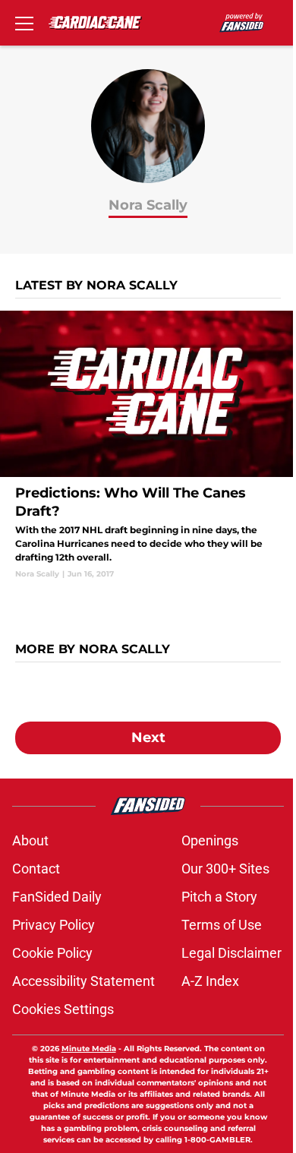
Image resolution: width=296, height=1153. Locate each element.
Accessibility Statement (83, 981)
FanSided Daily (57, 897)
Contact (36, 869)
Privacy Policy (53, 925)
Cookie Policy (52, 953)
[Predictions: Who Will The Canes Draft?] (148, 445)
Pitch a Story (219, 897)
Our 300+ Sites (225, 869)
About (30, 840)
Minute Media (88, 1048)
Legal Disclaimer (231, 953)
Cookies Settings (63, 1009)
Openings (209, 840)
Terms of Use (221, 925)
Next (148, 737)
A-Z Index (210, 981)
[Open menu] (24, 23)
